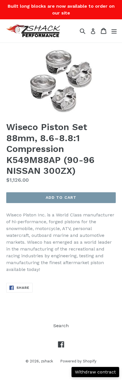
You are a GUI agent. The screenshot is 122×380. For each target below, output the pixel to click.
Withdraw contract (95, 372)
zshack (47, 361)
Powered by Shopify (78, 361)
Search (61, 325)
